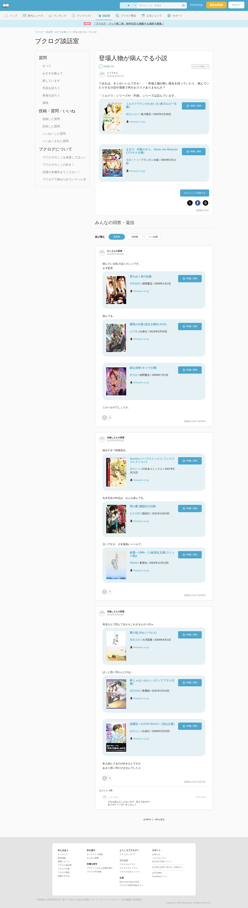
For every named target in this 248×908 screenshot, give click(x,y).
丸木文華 (135, 513)
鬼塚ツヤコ (132, 159)
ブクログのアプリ (127, 864)
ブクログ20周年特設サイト (131, 885)
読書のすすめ (64, 876)
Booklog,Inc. (187, 903)
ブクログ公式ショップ (129, 872)
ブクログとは (196, 5)
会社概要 (126, 899)
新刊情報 (62, 858)
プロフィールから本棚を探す (100, 868)
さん (112, 73)
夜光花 (133, 374)
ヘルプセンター (159, 858)
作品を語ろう (51, 88)
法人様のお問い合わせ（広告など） (168, 867)
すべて (46, 66)
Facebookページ (159, 876)
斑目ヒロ (135, 468)
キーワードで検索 (95, 854)
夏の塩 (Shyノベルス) (143, 632)
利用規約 (41, 899)
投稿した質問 (51, 118)
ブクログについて (127, 854)
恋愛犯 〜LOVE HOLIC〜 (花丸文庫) (152, 723)
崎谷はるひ (132, 114)
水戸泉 (133, 331)
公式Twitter (157, 873)
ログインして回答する (195, 193)
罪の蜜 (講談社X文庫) (143, 506)
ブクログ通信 (64, 872)
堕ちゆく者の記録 (141, 276)
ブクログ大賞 (64, 869)
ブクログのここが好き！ (58, 164)
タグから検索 (93, 858)
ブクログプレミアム (128, 868)
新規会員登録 (216, 5)
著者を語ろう (51, 95)
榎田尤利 (135, 639)
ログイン (236, 5)
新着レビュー (64, 861)
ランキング (63, 854)
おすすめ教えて (52, 73)
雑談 (45, 102)
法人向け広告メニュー (162, 861)
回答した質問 (51, 126)
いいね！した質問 (54, 133)
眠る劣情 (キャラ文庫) (143, 367)
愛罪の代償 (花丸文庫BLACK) (148, 324)
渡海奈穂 (135, 690)
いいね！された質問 (55, 141)
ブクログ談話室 (65, 865)
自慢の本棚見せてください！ (61, 172)
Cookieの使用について (86, 899)
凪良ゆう (135, 731)
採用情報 (137, 899)
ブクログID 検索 (94, 872)
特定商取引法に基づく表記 (60, 899)
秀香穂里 (135, 283)
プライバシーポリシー (110, 899)
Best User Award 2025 (129, 882)
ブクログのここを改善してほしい (64, 157)
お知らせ (156, 854)
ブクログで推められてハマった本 (64, 179)
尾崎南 (133, 562)
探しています (51, 80)
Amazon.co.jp (137, 121)
